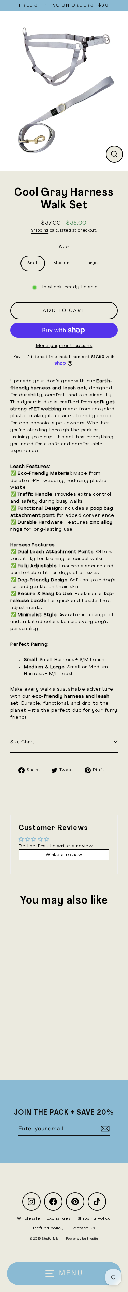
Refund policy (48, 1228)
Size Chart (22, 741)
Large (92, 263)
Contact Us (83, 1228)
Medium (61, 263)
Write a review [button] (64, 855)
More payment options (64, 346)
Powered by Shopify (82, 1238)
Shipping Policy (94, 1219)
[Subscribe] (104, 1128)
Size (64, 247)
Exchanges (58, 1219)
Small (32, 263)
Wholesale (28, 1219)
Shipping (39, 230)
